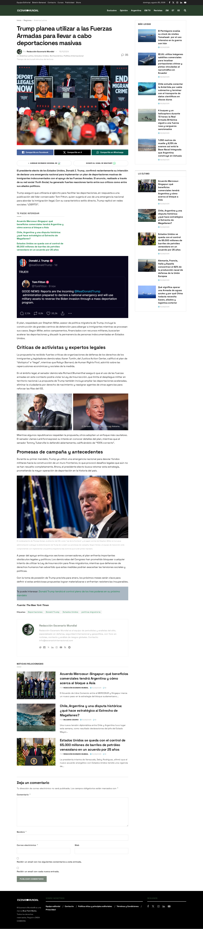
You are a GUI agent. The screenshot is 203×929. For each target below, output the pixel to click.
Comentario (24, 794)
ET (173, 10)
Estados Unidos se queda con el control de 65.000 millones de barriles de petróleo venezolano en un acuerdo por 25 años (40, 246)
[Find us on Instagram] (177, 2)
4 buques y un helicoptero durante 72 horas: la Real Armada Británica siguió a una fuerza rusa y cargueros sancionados (169, 120)
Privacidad (51, 909)
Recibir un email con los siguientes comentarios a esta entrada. (49, 861)
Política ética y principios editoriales (95, 906)
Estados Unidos (41, 56)
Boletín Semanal (39, 2)
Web (77, 845)
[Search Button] (185, 10)
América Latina (40, 20)
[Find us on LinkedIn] (181, 2)
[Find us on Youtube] (185, 2)
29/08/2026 (164, 133)
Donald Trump (52, 612)
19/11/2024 (64, 51)
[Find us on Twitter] (173, 2)
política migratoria (91, 612)
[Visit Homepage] (28, 10)
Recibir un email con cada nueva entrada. (38, 871)
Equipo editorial (53, 906)
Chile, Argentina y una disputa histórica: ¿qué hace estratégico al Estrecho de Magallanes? (39, 235)
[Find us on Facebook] (169, 2)
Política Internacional (74, 56)
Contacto (52, 2)
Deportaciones (35, 612)
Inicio (19, 20)
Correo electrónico (27, 845)
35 (126, 54)
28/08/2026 (164, 77)
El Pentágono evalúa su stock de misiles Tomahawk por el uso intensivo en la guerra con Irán (170, 37)
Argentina (136, 10)
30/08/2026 (96, 688)
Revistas (158, 10)
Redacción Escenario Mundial (40, 51)
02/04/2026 (164, 47)
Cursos (60, 2)
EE (178, 10)
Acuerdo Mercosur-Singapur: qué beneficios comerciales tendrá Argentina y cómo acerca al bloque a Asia (40, 224)
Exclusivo (112, 10)
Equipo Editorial (23, 2)
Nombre (22, 831)
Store (78, 2)
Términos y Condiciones (128, 906)
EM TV (147, 10)
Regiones (28, 20)
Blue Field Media (29, 911)
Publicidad (69, 2)
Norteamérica (56, 56)
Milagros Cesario (70, 720)
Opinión (124, 10)
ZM (167, 10)
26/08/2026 (164, 103)
